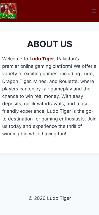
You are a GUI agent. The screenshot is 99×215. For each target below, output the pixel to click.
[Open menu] (94, 11)
